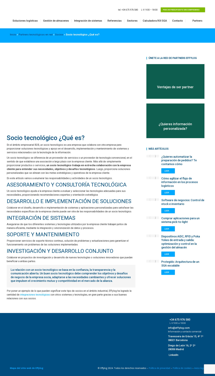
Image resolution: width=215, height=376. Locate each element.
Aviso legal (199, 368)
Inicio (13, 34)
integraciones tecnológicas (35, 294)
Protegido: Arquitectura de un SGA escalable (180, 263)
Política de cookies (182, 368)
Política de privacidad (159, 368)
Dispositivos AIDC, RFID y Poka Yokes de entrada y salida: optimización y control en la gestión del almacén (180, 242)
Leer (166, 170)
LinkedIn (173, 354)
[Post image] (152, 156)
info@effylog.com (179, 327)
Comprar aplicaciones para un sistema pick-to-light (180, 220)
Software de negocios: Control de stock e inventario (182, 201)
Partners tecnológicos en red (36, 34)
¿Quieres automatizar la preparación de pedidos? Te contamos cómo (179, 160)
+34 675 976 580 (180, 319)
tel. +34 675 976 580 (128, 10)
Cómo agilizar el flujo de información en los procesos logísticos (179, 182)
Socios (59, 34)
